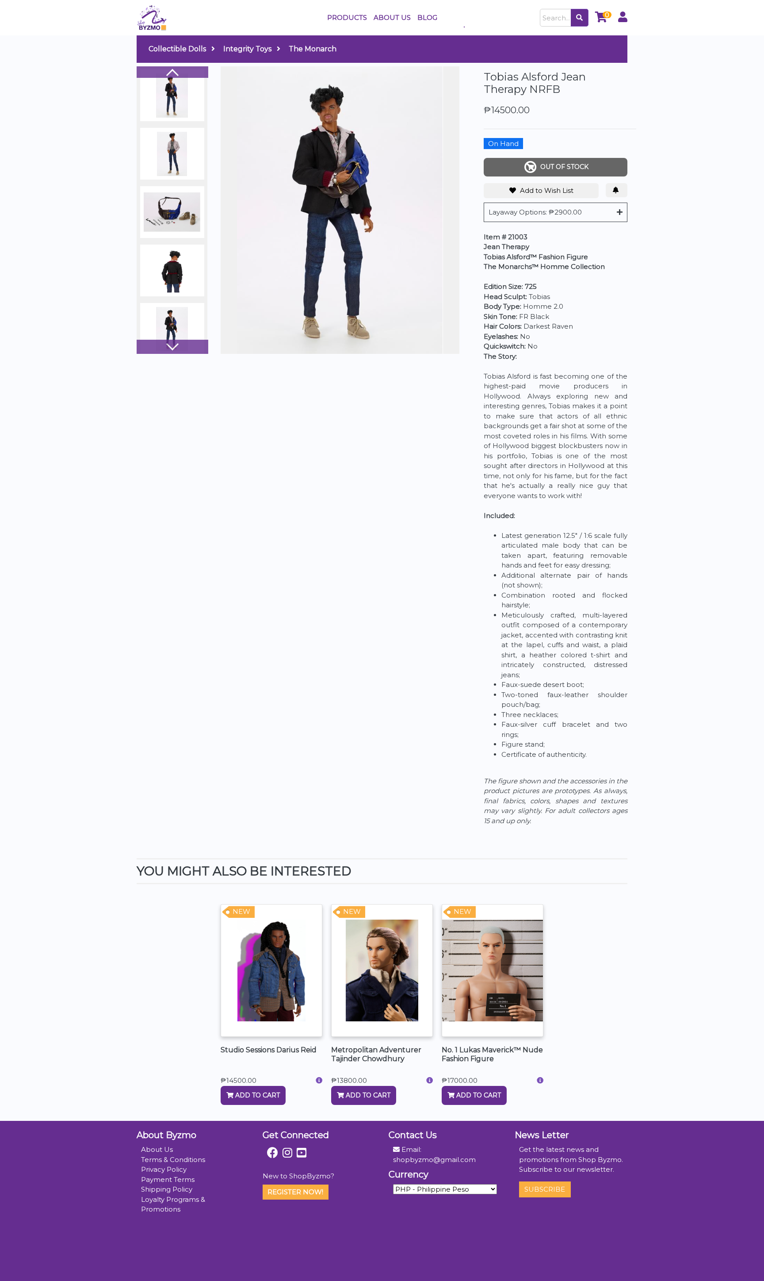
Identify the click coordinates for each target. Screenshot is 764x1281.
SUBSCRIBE (544, 1189)
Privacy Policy (164, 1169)
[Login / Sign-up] (622, 18)
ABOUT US (392, 17)
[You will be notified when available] (616, 190)
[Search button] (579, 18)
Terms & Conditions (173, 1159)
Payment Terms (168, 1179)
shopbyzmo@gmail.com (434, 1159)
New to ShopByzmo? (298, 1176)
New (241, 911)
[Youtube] (301, 1152)
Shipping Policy (166, 1189)
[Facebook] (272, 1152)
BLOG (427, 17)
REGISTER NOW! (295, 1192)
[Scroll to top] (746, 1264)
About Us (157, 1149)
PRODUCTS (347, 17)
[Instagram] (287, 1152)
